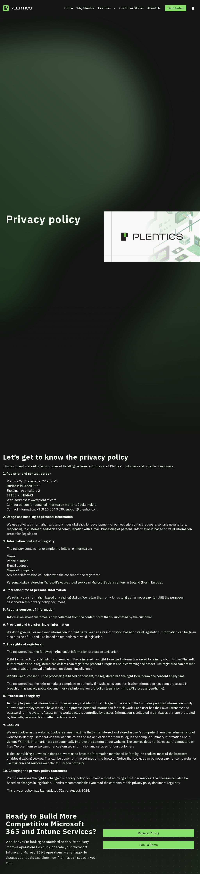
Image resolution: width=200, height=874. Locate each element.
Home (68, 8)
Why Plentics (85, 8)
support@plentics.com (81, 509)
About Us (154, 8)
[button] (148, 833)
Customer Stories (131, 8)
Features (104, 8)
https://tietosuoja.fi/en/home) (143, 688)
